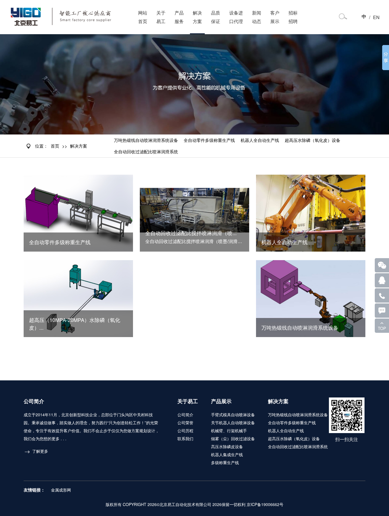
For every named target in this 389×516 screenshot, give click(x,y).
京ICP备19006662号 (265, 504)
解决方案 (197, 17)
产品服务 (179, 17)
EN (376, 17)
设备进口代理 (236, 17)
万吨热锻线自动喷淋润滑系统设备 (146, 140)
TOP (382, 328)
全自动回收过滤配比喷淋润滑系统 (146, 151)
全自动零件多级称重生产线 (209, 140)
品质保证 (215, 17)
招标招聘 (293, 17)
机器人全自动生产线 (260, 140)
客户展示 (274, 17)
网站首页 (142, 17)
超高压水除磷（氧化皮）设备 (312, 140)
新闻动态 (256, 17)
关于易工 (160, 17)
